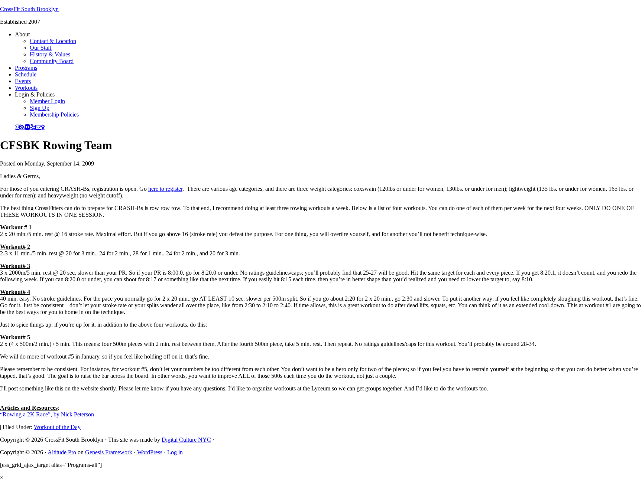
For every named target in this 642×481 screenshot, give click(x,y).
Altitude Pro (62, 452)
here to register (165, 189)
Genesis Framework (108, 452)
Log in (175, 452)
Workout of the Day (57, 427)
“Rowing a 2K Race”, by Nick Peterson (47, 414)
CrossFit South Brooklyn (29, 9)
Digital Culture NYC (186, 439)
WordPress (149, 452)
